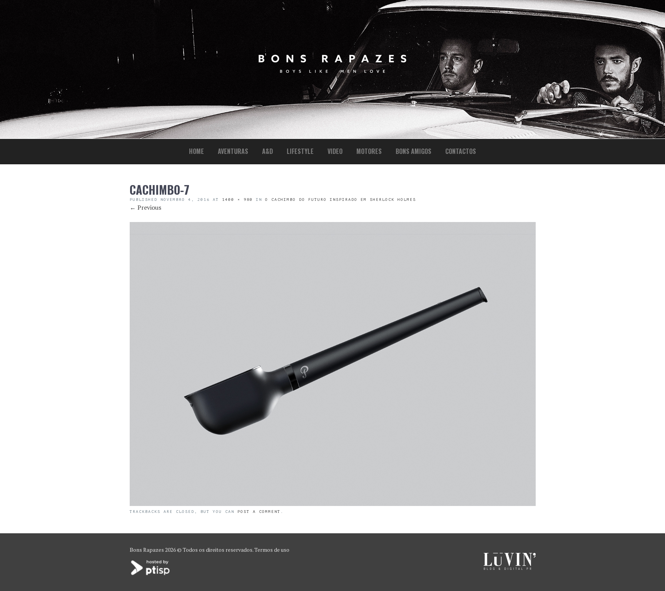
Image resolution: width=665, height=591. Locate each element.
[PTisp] (151, 574)
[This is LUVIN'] (510, 567)
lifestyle (300, 151)
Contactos (460, 151)
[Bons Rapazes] (332, 71)
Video (335, 151)
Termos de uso (271, 549)
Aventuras (233, 151)
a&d (267, 151)
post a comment (259, 511)
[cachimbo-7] (333, 504)
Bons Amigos (413, 151)
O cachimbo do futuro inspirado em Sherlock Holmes (340, 199)
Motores (369, 151)
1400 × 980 (237, 199)
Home (196, 151)
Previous (145, 207)
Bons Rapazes (147, 549)
